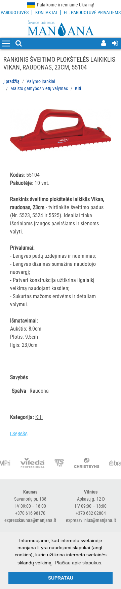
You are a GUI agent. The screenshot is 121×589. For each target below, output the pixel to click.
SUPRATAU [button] (60, 578)
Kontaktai (46, 12)
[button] (104, 108)
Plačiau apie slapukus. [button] (79, 562)
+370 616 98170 (30, 513)
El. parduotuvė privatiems (92, 12)
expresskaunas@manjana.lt (30, 520)
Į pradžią (11, 81)
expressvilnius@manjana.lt (91, 520)
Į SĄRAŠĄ (19, 433)
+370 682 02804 (91, 513)
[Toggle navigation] (6, 43)
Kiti (78, 88)
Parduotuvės (15, 12)
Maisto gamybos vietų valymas (39, 88)
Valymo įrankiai (41, 81)
